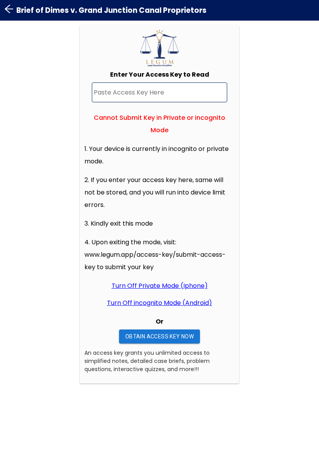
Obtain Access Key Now (159, 336)
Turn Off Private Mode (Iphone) (160, 285)
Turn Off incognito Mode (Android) (159, 302)
